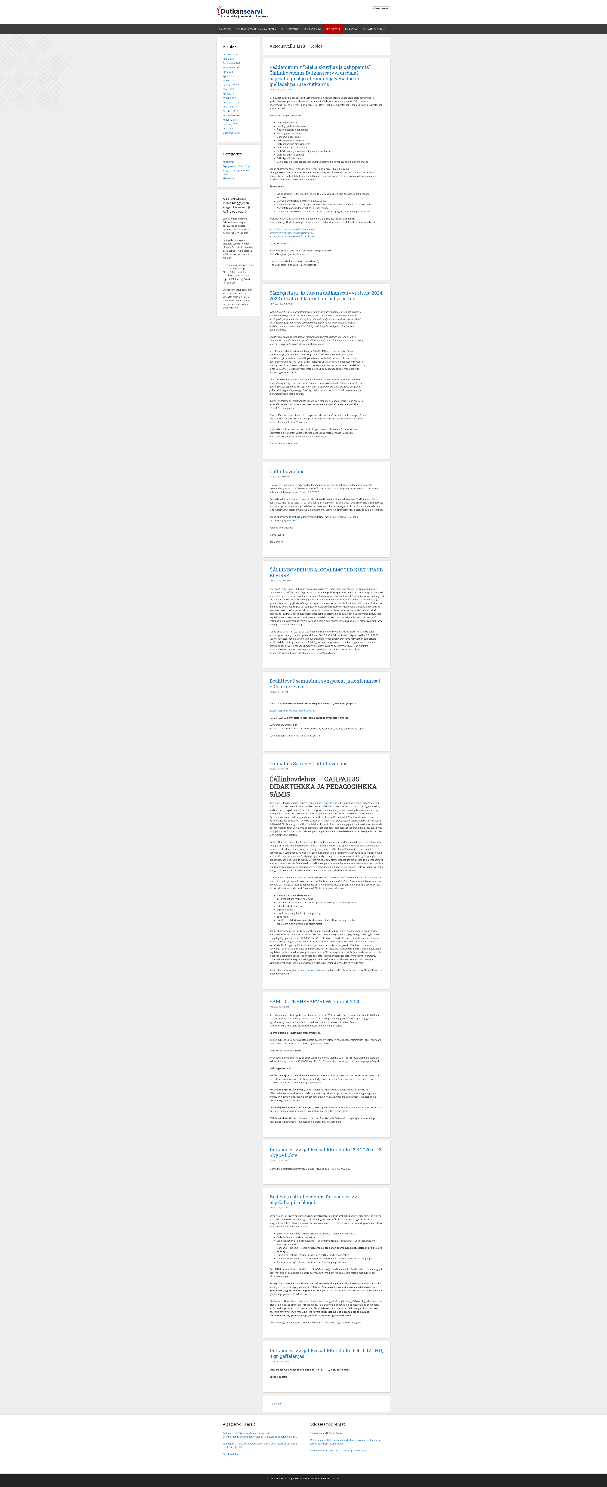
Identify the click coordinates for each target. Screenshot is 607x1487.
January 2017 (230, 106)
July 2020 (228, 71)
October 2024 (230, 54)
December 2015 (232, 132)
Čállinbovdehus (287, 471)
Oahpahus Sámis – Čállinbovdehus (308, 763)
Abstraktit (228, 161)
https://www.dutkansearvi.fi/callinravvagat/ (293, 229)
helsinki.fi (291, 520)
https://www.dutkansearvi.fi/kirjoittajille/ (291, 232)
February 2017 (231, 102)
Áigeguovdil (333, 29)
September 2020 (232, 67)
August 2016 (230, 119)
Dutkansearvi (312, 29)
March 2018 (229, 80)
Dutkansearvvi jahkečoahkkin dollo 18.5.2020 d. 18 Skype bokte (325, 1152)
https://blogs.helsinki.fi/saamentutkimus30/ (293, 710)
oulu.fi (346, 516)
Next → (280, 1403)
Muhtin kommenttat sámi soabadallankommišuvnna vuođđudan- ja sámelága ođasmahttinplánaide (345, 1441)
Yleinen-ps (228, 178)
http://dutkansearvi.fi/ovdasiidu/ (325, 802)
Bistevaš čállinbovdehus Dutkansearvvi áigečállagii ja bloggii (314, 1199)
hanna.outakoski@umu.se (313, 969)
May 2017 (228, 89)
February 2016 (231, 123)
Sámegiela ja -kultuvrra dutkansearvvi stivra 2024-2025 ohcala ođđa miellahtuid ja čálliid (327, 296)
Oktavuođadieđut (374, 29)
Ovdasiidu (225, 29)
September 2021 (232, 63)
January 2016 (230, 128)
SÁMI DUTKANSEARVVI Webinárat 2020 (315, 1001)
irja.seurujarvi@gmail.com (321, 652)
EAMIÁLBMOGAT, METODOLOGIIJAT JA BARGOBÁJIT (339, 1450)
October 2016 (230, 111)
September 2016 (232, 115)
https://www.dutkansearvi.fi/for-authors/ (292, 236)
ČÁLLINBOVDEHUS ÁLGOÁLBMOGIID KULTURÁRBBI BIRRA (326, 572)
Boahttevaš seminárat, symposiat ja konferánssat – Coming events (325, 684)
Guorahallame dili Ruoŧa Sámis (326, 1433)
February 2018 (231, 84)
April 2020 (228, 76)
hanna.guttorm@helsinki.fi (283, 652)
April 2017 (228, 93)
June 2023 (228, 58)
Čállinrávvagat (290, 29)
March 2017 (229, 97)
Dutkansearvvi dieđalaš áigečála (256, 29)
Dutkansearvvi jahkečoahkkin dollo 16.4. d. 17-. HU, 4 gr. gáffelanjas (326, 1353)
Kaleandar (351, 29)
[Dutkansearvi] (244, 11)
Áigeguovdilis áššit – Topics (237, 166)
